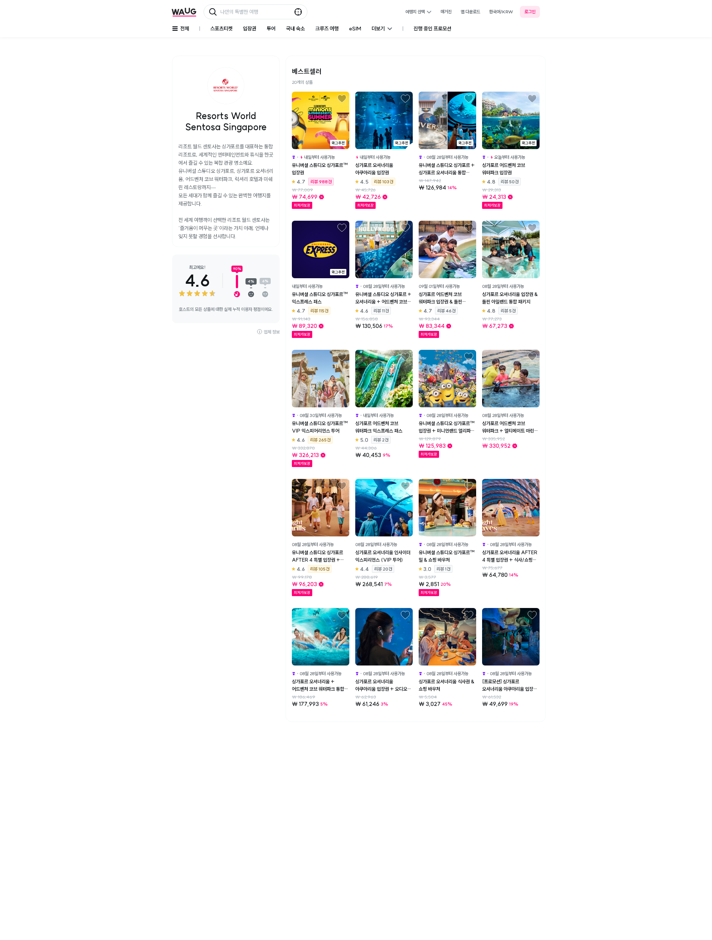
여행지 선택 (415, 11)
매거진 (446, 11)
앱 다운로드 (470, 11)
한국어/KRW (501, 11)
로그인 (529, 11)
